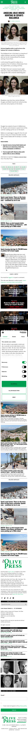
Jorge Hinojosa (16, 21)
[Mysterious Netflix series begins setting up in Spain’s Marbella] (14, 303)
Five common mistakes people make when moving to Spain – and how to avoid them (12, 471)
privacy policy (23, 706)
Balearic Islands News (20, 157)
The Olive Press (13, 171)
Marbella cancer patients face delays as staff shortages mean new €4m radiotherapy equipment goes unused (13, 654)
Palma (23, 169)
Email (3, 695)
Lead (22, 7)
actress (3, 167)
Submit (14, 710)
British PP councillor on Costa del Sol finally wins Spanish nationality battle (13, 636)
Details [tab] (14, 336)
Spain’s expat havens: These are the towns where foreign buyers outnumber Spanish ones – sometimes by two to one (13, 198)
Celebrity (17, 7)
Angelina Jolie (10, 167)
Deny (14, 397)
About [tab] (23, 336)
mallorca (24, 167)
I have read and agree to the (15, 706)
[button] (25, 604)
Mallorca (5, 8)
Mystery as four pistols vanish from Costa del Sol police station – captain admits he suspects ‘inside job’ (14, 641)
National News (13, 8)
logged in (10, 277)
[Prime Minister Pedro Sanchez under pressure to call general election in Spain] (14, 291)
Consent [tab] (5, 336)
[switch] (24, 367)
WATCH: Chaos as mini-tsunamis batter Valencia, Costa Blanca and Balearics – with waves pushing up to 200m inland (14, 224)
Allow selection (14, 390)
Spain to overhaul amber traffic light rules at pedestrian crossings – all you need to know (11, 630)
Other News (22, 8)
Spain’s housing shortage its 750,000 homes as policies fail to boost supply (14, 250)
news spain (11, 169)
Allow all (14, 384)
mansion (5, 169)
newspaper (17, 169)
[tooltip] (6, 270)
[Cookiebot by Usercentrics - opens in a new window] (20, 333)
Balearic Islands (9, 7)
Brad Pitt (18, 167)
